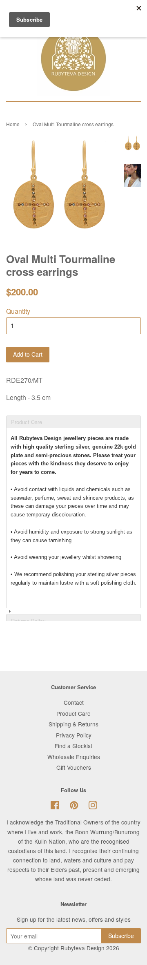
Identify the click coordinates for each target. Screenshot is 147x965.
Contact (74, 702)
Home (13, 124)
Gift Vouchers (73, 767)
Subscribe (121, 935)
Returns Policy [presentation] (28, 621)
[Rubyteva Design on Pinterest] (73, 806)
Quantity (18, 311)
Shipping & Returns (73, 724)
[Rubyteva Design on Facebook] (55, 806)
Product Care (73, 713)
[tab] (73, 415)
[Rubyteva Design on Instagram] (92, 806)
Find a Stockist (73, 746)
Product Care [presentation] (26, 422)
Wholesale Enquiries (73, 757)
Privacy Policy (73, 735)
